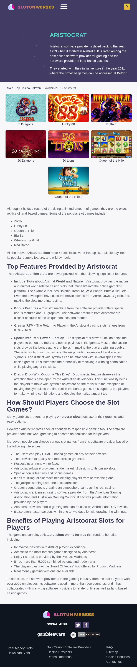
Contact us (114, 661)
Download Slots (18, 653)
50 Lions (68, 160)
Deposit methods (59, 657)
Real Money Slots (20, 648)
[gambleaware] (51, 635)
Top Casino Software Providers (69, 647)
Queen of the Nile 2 (68, 197)
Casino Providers (59, 652)
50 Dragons (25, 160)
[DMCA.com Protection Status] (88, 635)
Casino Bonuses (118, 657)
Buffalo (111, 124)
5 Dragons (25, 124)
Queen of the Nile (111, 160)
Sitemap (112, 652)
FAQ (109, 647)
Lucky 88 (68, 124)
